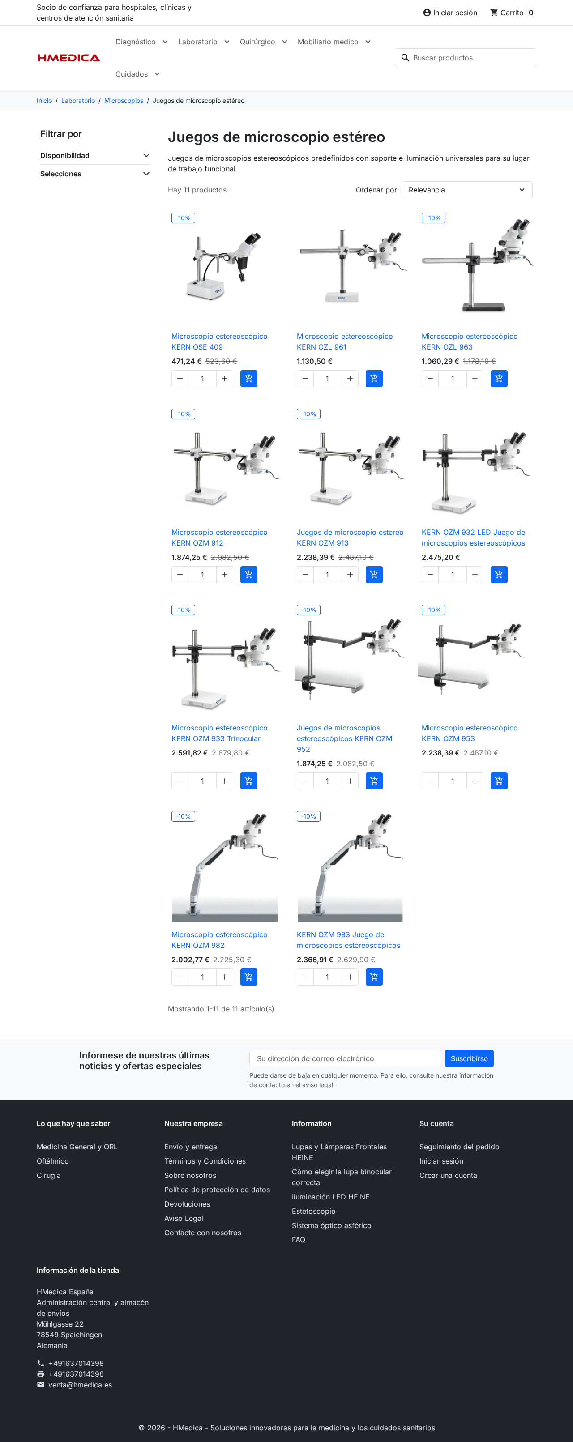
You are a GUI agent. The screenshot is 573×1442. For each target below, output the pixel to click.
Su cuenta (436, 1123)
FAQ (298, 1239)
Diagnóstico (135, 41)
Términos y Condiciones (205, 1160)
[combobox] (465, 57)
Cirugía (49, 1175)
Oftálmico (53, 1160)
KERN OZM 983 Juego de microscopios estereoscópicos (348, 940)
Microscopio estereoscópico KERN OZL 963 (470, 341)
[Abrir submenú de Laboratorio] (227, 41)
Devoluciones (187, 1203)
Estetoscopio (314, 1211)
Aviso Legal (183, 1218)
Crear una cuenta (448, 1175)
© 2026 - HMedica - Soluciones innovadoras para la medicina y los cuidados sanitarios (286, 1427)
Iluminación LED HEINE (331, 1196)
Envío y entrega (190, 1146)
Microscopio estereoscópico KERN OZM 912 (219, 537)
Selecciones (60, 173)
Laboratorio (198, 41)
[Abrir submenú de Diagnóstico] (165, 41)
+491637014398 (76, 1363)
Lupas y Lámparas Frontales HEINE (339, 1152)
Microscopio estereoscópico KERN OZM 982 (219, 940)
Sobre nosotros (190, 1175)
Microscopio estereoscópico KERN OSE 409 (219, 341)
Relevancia (427, 189)
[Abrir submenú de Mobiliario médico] (368, 41)
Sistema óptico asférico (332, 1225)
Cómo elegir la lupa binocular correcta (342, 1177)
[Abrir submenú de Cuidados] (157, 74)
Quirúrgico (257, 41)
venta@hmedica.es (80, 1384)
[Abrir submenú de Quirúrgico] (285, 41)
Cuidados (131, 73)
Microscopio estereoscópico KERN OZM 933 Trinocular (219, 733)
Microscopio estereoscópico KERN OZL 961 (345, 341)
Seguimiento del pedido (459, 1146)
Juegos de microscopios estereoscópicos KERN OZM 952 (344, 738)
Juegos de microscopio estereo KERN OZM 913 (350, 537)
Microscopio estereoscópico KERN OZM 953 (470, 733)
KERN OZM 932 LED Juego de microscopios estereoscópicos (473, 537)
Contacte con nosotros (202, 1232)
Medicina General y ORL (77, 1146)
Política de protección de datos (217, 1189)
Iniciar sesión (441, 1160)
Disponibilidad (65, 155)
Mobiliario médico (328, 41)
